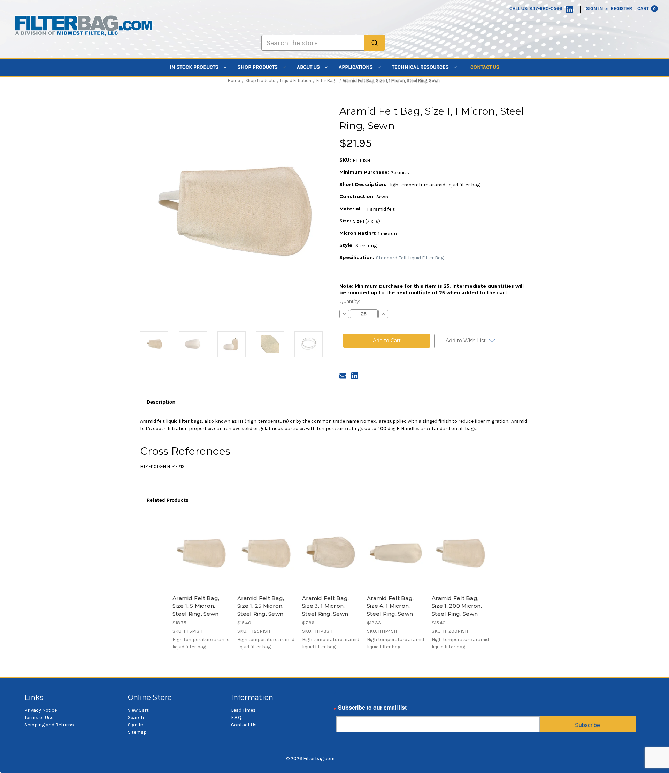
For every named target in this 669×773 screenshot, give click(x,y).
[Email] (342, 376)
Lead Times (243, 710)
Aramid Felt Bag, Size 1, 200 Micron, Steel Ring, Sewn (457, 606)
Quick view (200, 547)
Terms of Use (38, 717)
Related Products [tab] (168, 500)
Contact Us (484, 67)
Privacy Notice (40, 710)
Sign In (135, 725)
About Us (309, 67)
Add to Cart (201, 559)
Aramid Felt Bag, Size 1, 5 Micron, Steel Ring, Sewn (195, 606)
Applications (356, 67)
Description (161, 402)
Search (136, 717)
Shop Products (258, 67)
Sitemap (137, 732)
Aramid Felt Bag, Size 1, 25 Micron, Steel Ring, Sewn (260, 606)
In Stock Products (195, 67)
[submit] (374, 43)
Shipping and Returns (49, 725)
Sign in (594, 8)
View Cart (138, 710)
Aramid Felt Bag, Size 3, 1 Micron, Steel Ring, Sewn (325, 606)
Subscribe (587, 725)
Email (343, 709)
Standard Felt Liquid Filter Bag (410, 258)
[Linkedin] (569, 9)
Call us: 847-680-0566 (535, 8)
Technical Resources (421, 67)
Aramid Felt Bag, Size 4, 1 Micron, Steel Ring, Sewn (390, 606)
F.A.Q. (236, 717)
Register (621, 8)
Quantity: (349, 301)
